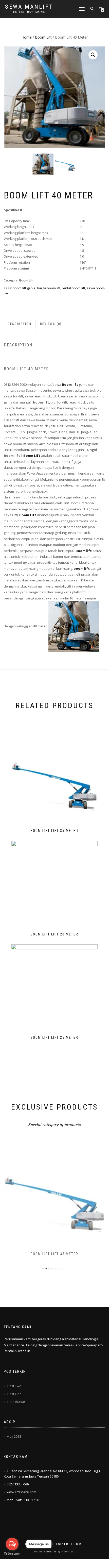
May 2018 (14, 1436)
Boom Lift (43, 37)
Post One (14, 1394)
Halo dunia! (16, 1401)
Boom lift (84, 550)
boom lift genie (24, 288)
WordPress (68, 1551)
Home (27, 37)
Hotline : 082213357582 (29, 12)
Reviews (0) (51, 324)
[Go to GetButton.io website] (12, 1553)
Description (19, 324)
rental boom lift (73, 288)
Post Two (14, 1386)
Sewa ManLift (29, 7)
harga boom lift (48, 288)
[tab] (20, 324)
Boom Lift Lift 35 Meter (54, 1254)
